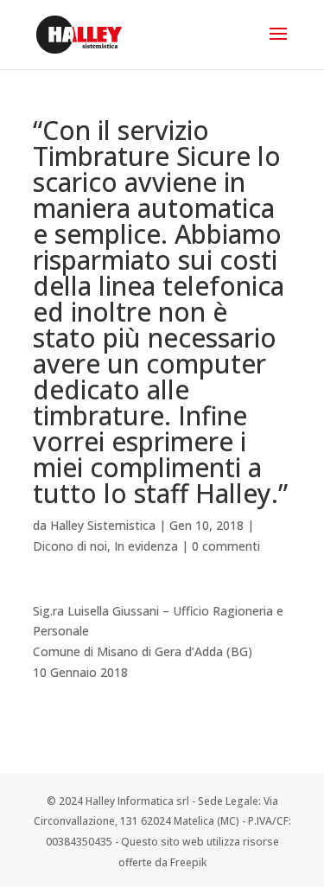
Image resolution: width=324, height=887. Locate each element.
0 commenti (226, 546)
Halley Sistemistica (103, 525)
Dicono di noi (70, 546)
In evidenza (146, 546)
